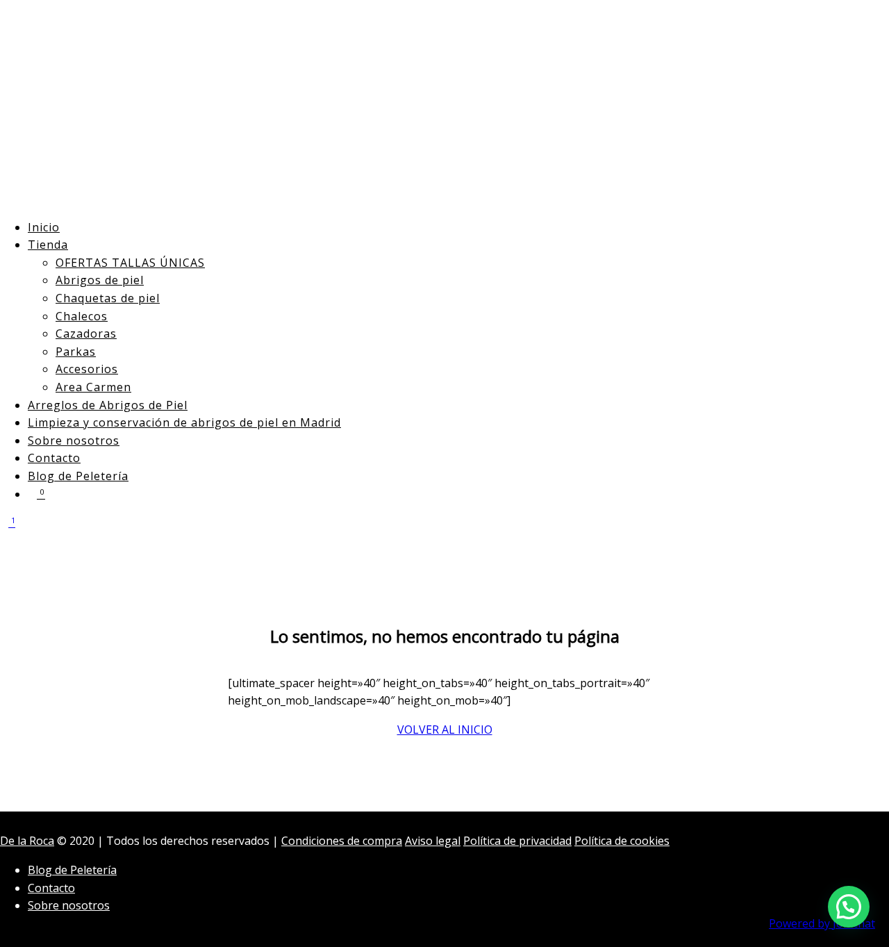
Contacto (54, 458)
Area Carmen (93, 387)
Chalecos (82, 316)
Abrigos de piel (100, 280)
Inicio (44, 227)
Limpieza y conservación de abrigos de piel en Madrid (184, 422)
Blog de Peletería (78, 476)
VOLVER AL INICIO (444, 729)
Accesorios (87, 369)
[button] (849, 907)
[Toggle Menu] (4, 551)
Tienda (48, 244)
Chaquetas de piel (108, 298)
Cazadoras (86, 333)
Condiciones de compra (341, 840)
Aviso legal (432, 840)
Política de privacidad (517, 840)
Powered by (822, 923)
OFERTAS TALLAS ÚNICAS (130, 262)
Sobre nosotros (73, 440)
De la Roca (27, 840)
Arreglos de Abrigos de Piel (108, 405)
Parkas (76, 351)
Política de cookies (622, 840)
